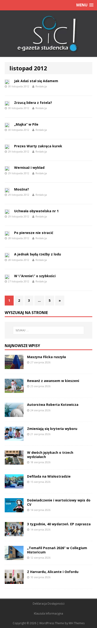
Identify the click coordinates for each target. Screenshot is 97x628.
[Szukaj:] (48, 330)
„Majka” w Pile (26, 124)
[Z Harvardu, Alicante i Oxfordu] (14, 581)
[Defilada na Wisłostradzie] (14, 485)
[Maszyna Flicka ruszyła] (14, 366)
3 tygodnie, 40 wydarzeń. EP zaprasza (59, 524)
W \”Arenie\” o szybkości (35, 276)
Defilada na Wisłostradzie (49, 476)
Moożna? (21, 189)
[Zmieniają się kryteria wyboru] (14, 438)
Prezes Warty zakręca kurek (38, 146)
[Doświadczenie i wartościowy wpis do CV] (14, 509)
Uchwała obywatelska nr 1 (36, 211)
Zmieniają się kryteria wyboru (52, 428)
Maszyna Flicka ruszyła (46, 357)
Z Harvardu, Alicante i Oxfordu (52, 571)
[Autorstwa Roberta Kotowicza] (14, 414)
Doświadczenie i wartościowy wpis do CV (58, 502)
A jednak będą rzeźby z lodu (37, 254)
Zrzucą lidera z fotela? (33, 102)
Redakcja (41, 86)
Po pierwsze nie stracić (33, 232)
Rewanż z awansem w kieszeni (53, 380)
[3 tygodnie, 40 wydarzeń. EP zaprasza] (14, 533)
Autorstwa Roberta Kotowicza (52, 404)
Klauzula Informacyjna (48, 613)
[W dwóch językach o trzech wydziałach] (14, 461)
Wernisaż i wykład (29, 167)
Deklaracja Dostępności (49, 604)
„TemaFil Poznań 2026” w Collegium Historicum (57, 550)
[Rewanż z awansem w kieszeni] (14, 390)
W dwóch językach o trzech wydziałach (50, 454)
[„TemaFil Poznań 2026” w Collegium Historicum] (14, 557)
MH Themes (77, 623)
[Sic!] (48, 34)
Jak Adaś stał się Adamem (36, 81)
